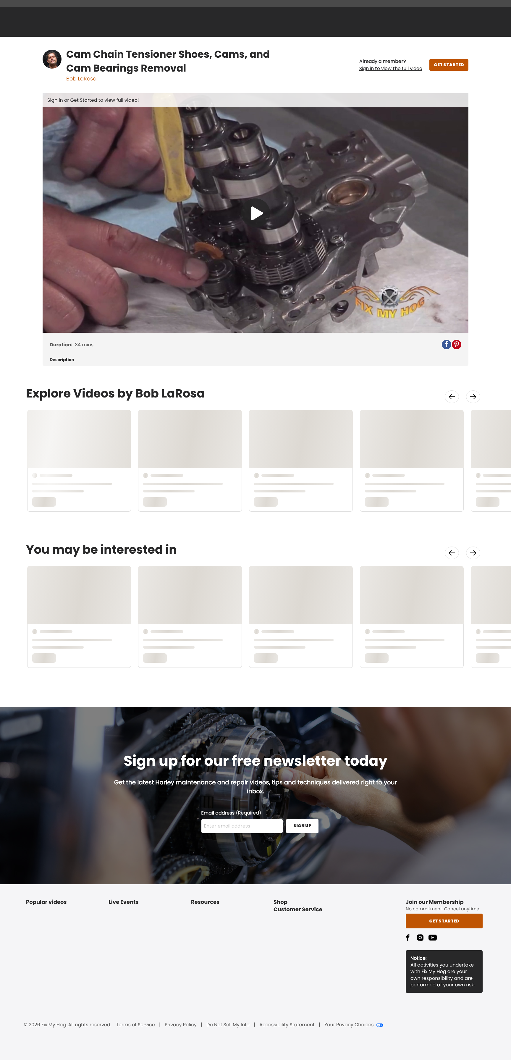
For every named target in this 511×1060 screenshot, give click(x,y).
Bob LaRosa (81, 79)
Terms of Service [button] (135, 1025)
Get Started (84, 100)
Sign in (55, 100)
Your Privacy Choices (349, 1025)
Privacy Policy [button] (181, 1025)
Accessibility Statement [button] (287, 1025)
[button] (390, 65)
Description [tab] (62, 360)
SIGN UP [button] (302, 826)
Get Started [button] (444, 921)
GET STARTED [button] (449, 65)
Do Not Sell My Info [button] (228, 1025)
